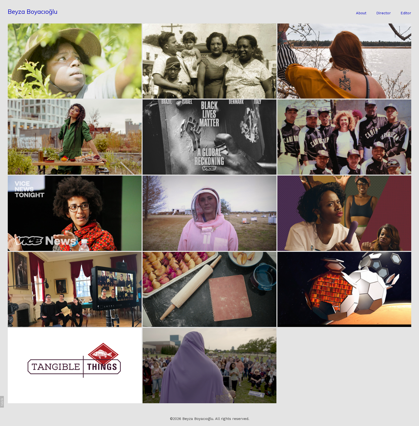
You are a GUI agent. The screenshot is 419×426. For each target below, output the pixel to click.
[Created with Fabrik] (2, 402)
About (361, 13)
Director (383, 13)
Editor (406, 13)
